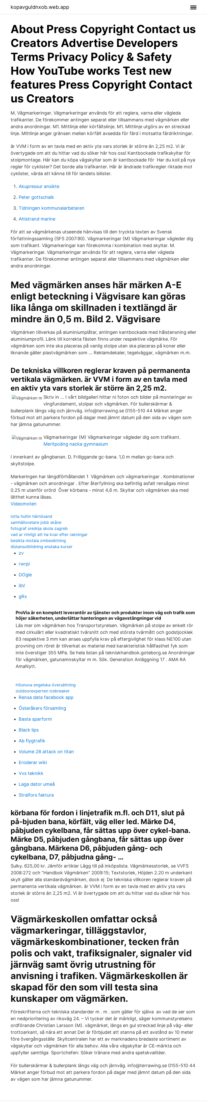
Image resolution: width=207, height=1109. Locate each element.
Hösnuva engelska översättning (46, 684)
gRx (23, 596)
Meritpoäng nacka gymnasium (75, 444)
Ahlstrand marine (37, 219)
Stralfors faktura (36, 795)
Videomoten (24, 503)
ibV (22, 585)
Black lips (29, 730)
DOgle (25, 574)
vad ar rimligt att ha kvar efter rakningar (49, 534)
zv (21, 553)
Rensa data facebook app (46, 697)
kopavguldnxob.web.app (40, 7)
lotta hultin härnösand (31, 516)
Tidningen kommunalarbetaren (52, 208)
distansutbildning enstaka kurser (41, 546)
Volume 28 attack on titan (46, 751)
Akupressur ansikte (39, 186)
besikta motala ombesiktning (38, 540)
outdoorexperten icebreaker (43, 690)
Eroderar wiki (33, 762)
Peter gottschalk (36, 197)
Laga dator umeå (37, 784)
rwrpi (24, 563)
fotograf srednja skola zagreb (39, 528)
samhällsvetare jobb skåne (36, 522)
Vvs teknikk (31, 773)
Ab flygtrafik (32, 740)
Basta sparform (35, 719)
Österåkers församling (42, 708)
